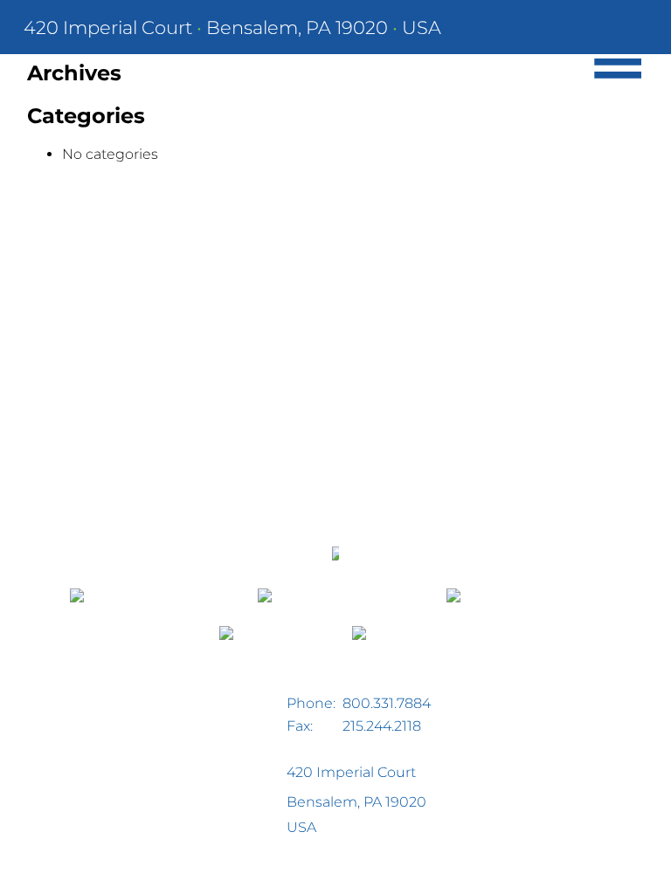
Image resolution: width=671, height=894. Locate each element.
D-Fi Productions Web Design (79, 871)
